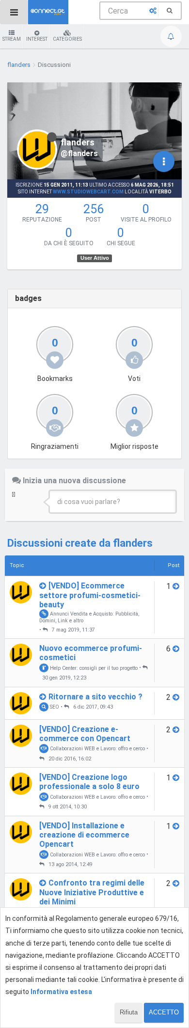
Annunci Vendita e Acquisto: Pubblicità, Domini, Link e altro (89, 617)
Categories (67, 39)
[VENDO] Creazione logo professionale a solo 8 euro (89, 782)
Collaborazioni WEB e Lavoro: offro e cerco (96, 748)
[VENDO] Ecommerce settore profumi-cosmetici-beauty (90, 595)
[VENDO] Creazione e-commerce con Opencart (84, 734)
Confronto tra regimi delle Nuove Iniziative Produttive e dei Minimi (91, 892)
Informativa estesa (61, 992)
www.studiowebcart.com (88, 191)
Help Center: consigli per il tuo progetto (93, 667)
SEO (53, 707)
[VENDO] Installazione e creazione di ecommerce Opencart (84, 835)
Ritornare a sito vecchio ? (95, 696)
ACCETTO (164, 1012)
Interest (36, 39)
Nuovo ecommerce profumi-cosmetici (90, 653)
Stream (11, 39)
